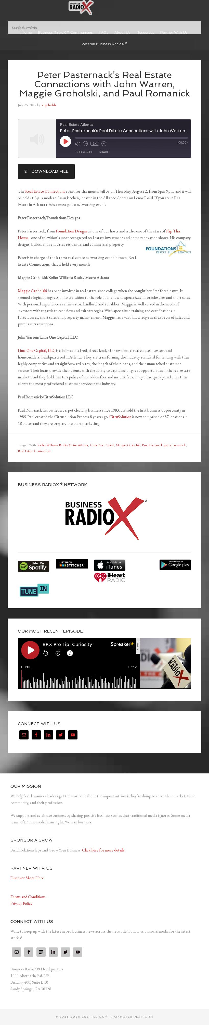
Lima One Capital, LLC (36, 350)
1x (95, 143)
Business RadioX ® (104, 7)
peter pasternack (175, 445)
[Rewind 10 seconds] (85, 143)
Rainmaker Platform (132, 1016)
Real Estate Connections (45, 191)
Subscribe (84, 152)
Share (104, 152)
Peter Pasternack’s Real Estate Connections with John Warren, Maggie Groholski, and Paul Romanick (104, 84)
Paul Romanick (152, 445)
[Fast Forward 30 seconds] (104, 143)
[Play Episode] (65, 141)
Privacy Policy (21, 903)
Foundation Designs (72, 231)
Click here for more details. (103, 850)
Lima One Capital (102, 445)
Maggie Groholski (32, 290)
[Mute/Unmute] (77, 143)
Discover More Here (27, 878)
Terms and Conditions (28, 896)
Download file (50, 171)
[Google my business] (41, 952)
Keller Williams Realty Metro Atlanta (62, 445)
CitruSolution (120, 416)
